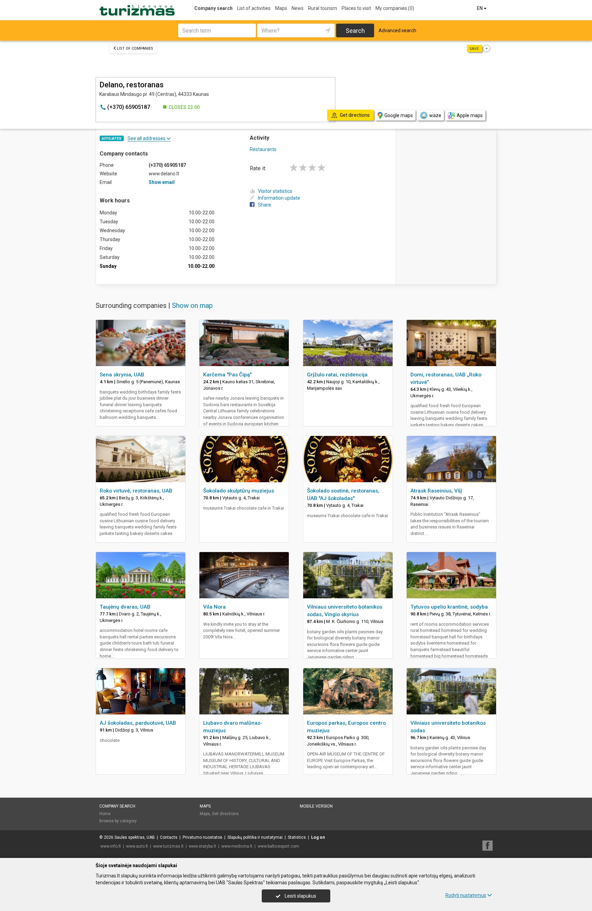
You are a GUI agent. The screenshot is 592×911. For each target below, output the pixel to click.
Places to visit (356, 8)
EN (480, 8)
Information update (279, 198)
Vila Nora (214, 607)
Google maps (398, 115)
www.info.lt (110, 846)
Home (105, 813)
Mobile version (316, 806)
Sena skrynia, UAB (122, 375)
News (298, 8)
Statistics (297, 837)
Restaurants (263, 149)
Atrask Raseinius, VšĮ (436, 491)
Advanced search (397, 30)
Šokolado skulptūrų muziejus (238, 491)
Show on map (192, 305)
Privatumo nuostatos (202, 837)
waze (435, 115)
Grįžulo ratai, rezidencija (337, 375)
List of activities (254, 8)
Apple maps (470, 115)
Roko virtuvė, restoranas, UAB (136, 491)
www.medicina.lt (236, 846)
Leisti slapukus (300, 896)
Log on (318, 837)
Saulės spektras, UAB (134, 837)
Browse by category (118, 821)
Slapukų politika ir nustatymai (255, 837)
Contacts (168, 837)
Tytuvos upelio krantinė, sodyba (449, 607)
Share (264, 205)
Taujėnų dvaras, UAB (125, 607)
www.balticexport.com (278, 846)
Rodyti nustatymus (465, 895)
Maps (281, 8)
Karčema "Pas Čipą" (227, 375)
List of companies (135, 48)
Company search (213, 8)
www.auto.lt (137, 846)
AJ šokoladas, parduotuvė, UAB (138, 723)
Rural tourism (322, 8)
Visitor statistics (275, 191)
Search (355, 30)
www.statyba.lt (202, 846)
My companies (394, 8)
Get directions (225, 813)
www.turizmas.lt (168, 846)
